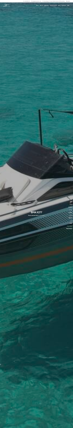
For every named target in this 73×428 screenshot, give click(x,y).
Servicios (46, 5)
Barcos (41, 5)
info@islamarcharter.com (36, 1)
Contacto (64, 5)
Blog (59, 5)
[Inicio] (6, 5)
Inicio (37, 5)
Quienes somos (53, 5)
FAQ (68, 5)
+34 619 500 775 (27, 1)
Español (68, 1)
